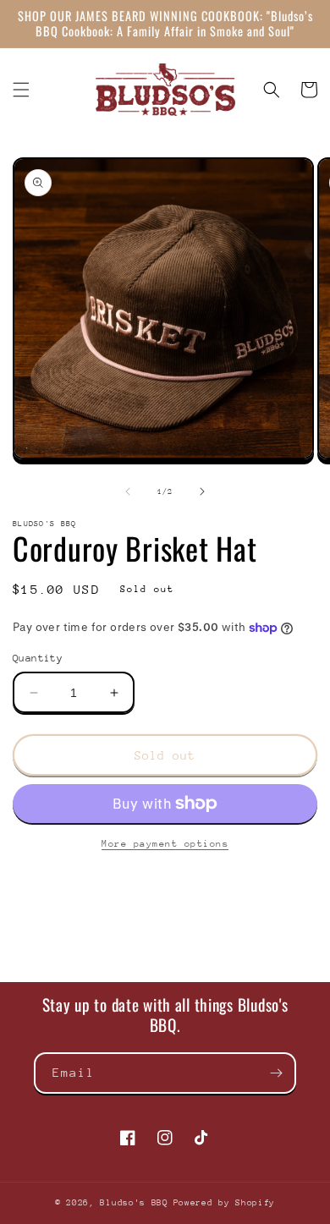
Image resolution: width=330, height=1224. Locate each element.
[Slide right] (202, 491)
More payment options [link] (165, 843)
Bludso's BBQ (134, 1203)
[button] (21, 89)
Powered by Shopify (224, 1203)
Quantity (38, 658)
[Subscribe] (275, 1073)
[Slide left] (127, 491)
